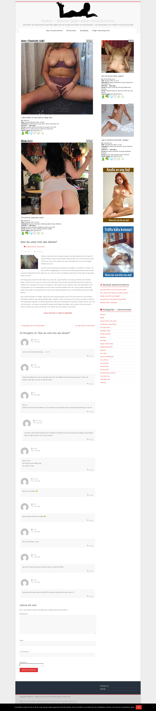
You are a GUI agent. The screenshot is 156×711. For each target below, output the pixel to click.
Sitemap (102, 689)
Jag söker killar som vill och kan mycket (113, 289)
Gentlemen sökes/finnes (108, 324)
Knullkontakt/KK (31, 246)
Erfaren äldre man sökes (108, 321)
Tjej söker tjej (104, 376)
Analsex (103, 314)
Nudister (103, 350)
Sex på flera (104, 360)
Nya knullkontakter (54, 31)
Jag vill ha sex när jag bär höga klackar (113, 299)
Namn (21, 640)
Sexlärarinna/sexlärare (107, 373)
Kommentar (24, 614)
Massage (103, 340)
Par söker (103, 353)
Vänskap (103, 382)
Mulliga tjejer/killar (106, 347)
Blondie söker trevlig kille (108, 302)
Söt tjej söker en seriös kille (85, 325)
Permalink (37, 342)
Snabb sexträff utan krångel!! (110, 296)
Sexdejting (84, 31)
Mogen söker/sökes (106, 344)
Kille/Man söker (105, 331)
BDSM (102, 318)
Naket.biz (30, 697)
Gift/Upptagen (105, 327)
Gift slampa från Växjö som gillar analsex (114, 293)
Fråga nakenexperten (101, 31)
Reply (91, 356)
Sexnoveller (71, 31)
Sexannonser (41, 246)
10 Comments (39, 251)
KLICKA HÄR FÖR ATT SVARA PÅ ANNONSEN (58, 313)
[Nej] (153, 707)
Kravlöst (103, 337)
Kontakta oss (104, 686)
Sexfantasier (104, 369)
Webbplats (23, 662)
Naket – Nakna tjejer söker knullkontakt (78, 21)
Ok (139, 707)
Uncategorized (105, 379)
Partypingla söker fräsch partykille (32, 325)
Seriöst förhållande (106, 356)
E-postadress (24, 651)
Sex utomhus (104, 363)
